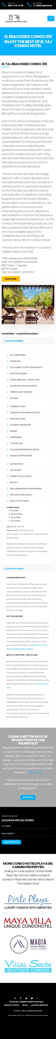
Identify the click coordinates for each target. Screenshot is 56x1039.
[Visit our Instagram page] (15, 998)
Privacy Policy (11, 1005)
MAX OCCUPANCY (13, 262)
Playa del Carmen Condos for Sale (26, 1002)
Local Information (14, 568)
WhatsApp (37, 3)
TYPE (4, 258)
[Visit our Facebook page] (21, 998)
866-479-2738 (15, 5)
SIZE (4, 272)
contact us (35, 772)
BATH (5, 269)
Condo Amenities (14, 341)
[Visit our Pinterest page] (26, 998)
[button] (8, 321)
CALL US (11, 3)
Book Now (10, 279)
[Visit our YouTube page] (32, 998)
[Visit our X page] (37, 998)
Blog (25, 1005)
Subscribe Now (11, 842)
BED (4, 265)
